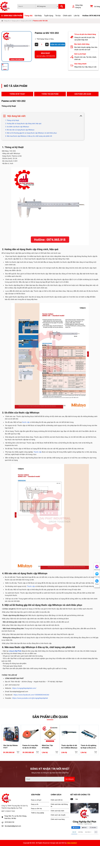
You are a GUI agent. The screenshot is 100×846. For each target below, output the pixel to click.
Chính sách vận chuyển (58, 815)
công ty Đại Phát (15, 651)
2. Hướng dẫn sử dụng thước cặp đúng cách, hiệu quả (23, 123)
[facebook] (84, 819)
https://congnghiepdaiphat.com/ (24, 688)
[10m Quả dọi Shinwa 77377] (11, 734)
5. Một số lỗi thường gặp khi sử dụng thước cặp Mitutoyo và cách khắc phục (31, 133)
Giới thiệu (38, 16)
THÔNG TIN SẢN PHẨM (50, 94)
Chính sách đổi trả (56, 800)
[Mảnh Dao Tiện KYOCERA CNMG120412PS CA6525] (50, 734)
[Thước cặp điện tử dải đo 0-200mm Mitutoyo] (69, 734)
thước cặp (26, 422)
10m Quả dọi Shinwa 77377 (10, 747)
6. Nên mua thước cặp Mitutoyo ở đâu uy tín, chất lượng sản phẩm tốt (28, 136)
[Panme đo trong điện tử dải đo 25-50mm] (30, 734)
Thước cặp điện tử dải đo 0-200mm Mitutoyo (69, 747)
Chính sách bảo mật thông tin (59, 805)
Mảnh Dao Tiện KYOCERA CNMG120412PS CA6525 (48, 747)
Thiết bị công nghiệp (37, 813)
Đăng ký (78, 7)
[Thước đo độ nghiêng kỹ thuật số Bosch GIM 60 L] (89, 734)
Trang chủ (28, 16)
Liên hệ (76, 16)
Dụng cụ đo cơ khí (26, 20)
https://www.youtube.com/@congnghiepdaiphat (30, 698)
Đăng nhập (79, 5)
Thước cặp (37, 452)
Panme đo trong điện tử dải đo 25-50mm (30, 747)
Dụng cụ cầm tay (36, 808)
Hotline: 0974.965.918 (91, 16)
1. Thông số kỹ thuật (12, 120)
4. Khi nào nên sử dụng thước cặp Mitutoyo (19, 130)
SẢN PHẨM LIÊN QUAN (82, 94)
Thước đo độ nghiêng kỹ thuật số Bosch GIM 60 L (89, 747)
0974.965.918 (9, 822)
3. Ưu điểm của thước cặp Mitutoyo (17, 127)
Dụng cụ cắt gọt (36, 800)
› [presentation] (98, 740)
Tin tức (58, 16)
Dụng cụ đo (15, 20)
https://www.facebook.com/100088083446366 (31, 695)
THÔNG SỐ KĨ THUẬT (17, 94)
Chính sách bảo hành (57, 811)
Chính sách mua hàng (58, 819)
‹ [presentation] (2, 740)
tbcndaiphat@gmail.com (13, 826)
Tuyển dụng (48, 16)
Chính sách (67, 16)
